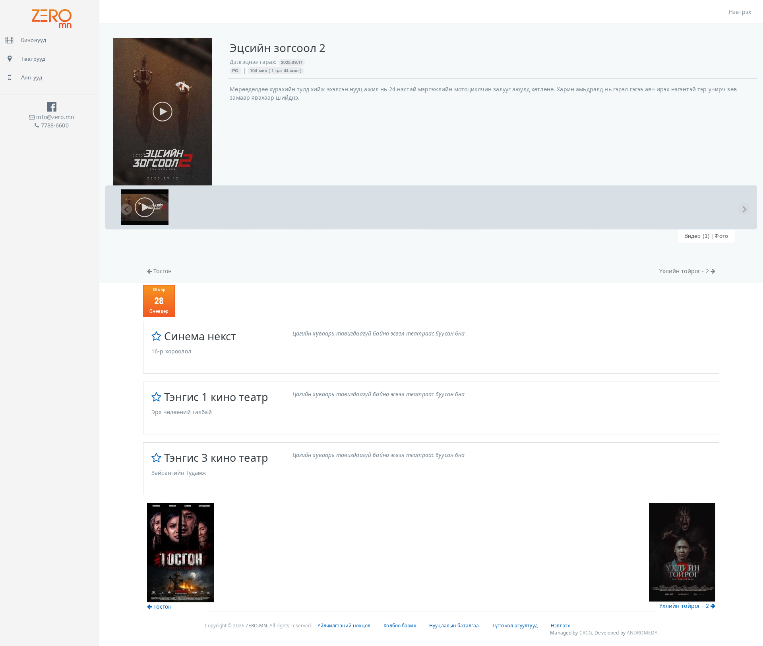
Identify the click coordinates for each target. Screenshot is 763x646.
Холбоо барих (399, 625)
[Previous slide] (126, 209)
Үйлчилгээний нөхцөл (344, 625)
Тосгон (162, 271)
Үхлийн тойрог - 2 (685, 271)
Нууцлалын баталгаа (454, 625)
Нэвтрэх (740, 11)
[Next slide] (743, 209)
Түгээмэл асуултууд (515, 625)
